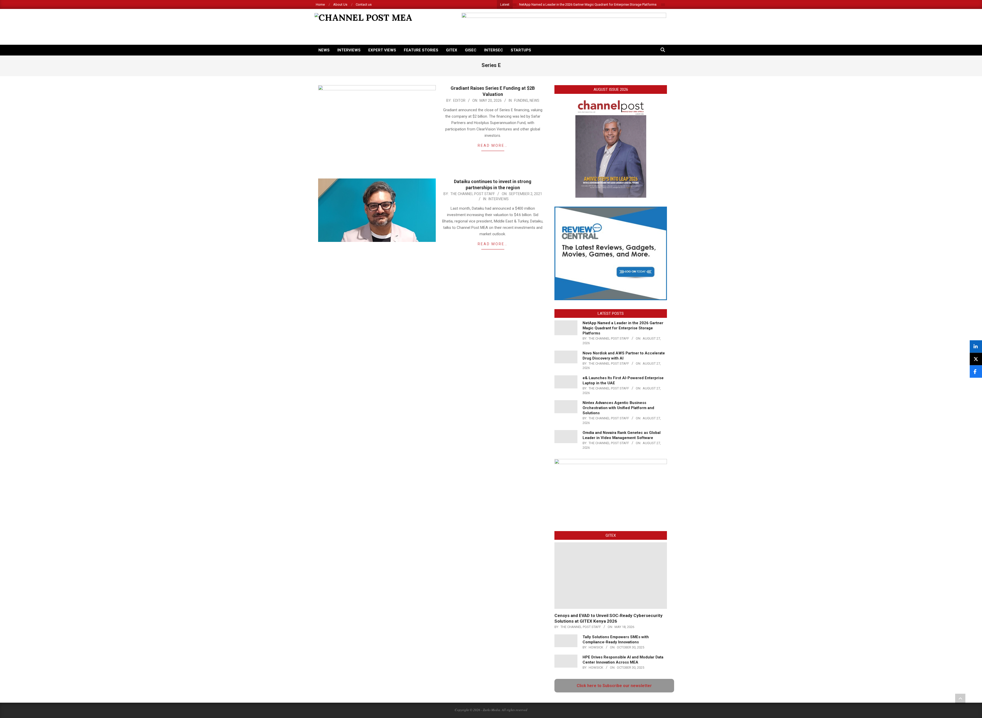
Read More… (493, 145)
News (534, 100)
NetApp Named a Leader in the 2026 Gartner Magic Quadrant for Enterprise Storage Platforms (587, 4)
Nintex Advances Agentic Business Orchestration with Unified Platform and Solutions (618, 407)
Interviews (498, 199)
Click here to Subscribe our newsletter (614, 685)
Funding (521, 100)
